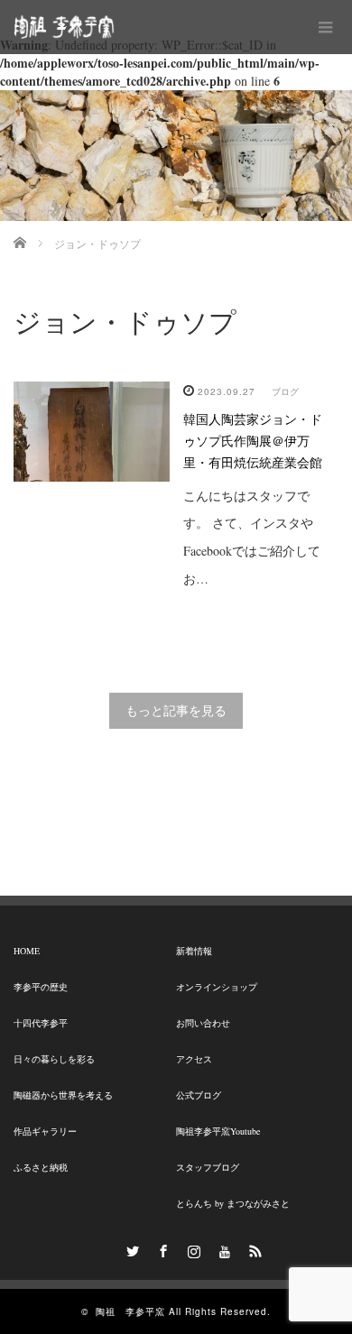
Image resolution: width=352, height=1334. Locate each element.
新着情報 (194, 950)
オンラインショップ (216, 986)
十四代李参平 (41, 1023)
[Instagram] (191, 1248)
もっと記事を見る (176, 710)
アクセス (194, 1059)
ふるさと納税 (41, 1167)
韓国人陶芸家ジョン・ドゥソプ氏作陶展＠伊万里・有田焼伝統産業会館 (252, 440)
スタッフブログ (207, 1167)
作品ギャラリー (45, 1131)
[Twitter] (130, 1248)
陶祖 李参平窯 (130, 1311)
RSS (252, 1248)
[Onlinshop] (99, 1248)
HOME (27, 950)
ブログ (285, 391)
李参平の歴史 (41, 986)
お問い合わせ (203, 1023)
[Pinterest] (222, 1248)
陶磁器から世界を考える (63, 1095)
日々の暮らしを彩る (54, 1059)
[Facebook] (160, 1248)
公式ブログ (198, 1095)
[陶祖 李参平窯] (64, 27)
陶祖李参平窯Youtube (218, 1131)
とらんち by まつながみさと (233, 1203)
